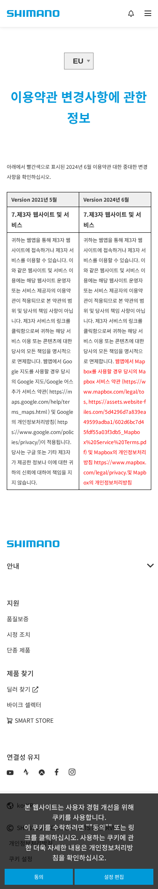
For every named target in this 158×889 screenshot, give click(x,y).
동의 (38, 876)
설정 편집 (114, 876)
